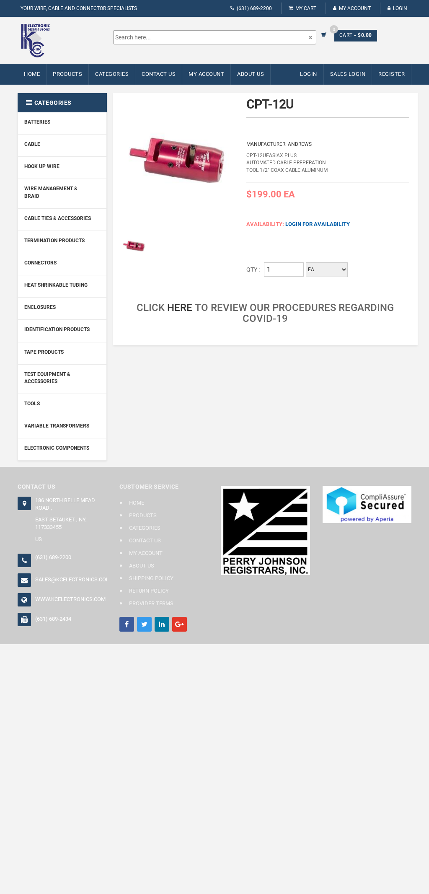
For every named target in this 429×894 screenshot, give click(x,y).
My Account (355, 8)
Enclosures (40, 307)
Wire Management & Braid (51, 192)
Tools (32, 404)
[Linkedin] (162, 624)
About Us (250, 74)
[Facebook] (126, 624)
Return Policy (149, 591)
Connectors (40, 263)
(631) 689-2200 (254, 8)
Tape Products (44, 352)
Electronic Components (56, 448)
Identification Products (57, 329)
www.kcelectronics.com (70, 599)
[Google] (179, 624)
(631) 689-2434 (53, 619)
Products (67, 74)
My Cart (305, 8)
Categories (112, 74)
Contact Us (159, 74)
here (179, 308)
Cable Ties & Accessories (57, 218)
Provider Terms (151, 603)
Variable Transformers (56, 426)
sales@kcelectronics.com (71, 579)
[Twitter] (144, 624)
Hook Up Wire (41, 166)
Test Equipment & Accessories (47, 377)
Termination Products (54, 241)
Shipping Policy (151, 578)
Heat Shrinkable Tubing (56, 285)
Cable (32, 144)
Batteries (37, 122)
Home (32, 74)
